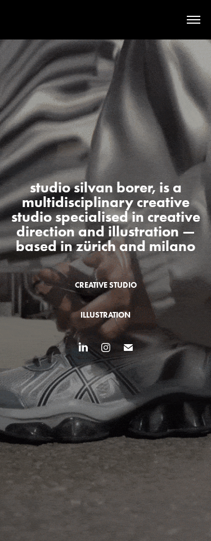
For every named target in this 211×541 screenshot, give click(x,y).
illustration (105, 315)
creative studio (106, 285)
